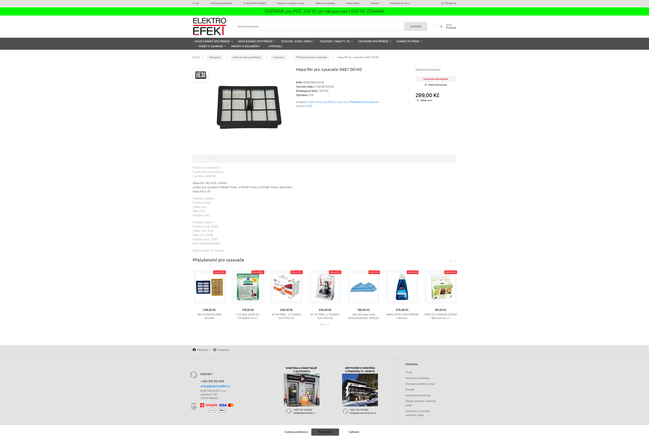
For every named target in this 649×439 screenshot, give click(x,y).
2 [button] (328, 324)
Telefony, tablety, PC (335, 41)
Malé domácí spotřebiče (255, 41)
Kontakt (375, 3)
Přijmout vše (325, 432)
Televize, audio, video (296, 41)
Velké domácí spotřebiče (212, 41)
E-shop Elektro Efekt (254, 3)
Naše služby (353, 3)
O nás (196, 3)
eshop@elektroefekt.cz (215, 386)
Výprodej (275, 46)
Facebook (203, 349)
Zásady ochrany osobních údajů (420, 403)
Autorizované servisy (418, 395)
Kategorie (215, 57)
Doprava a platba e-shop (291, 3)
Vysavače (278, 57)
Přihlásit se (450, 3)
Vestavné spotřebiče (373, 41)
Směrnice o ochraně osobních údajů (417, 413)
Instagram (223, 349)
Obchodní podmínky (221, 3)
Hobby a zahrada (210, 46)
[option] (250, 109)
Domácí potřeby (407, 41)
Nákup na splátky (325, 3)
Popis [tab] (213, 158)
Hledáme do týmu (400, 3)
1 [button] (322, 324)
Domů (196, 57)
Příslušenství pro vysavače (311, 57)
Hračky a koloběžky (245, 46)
